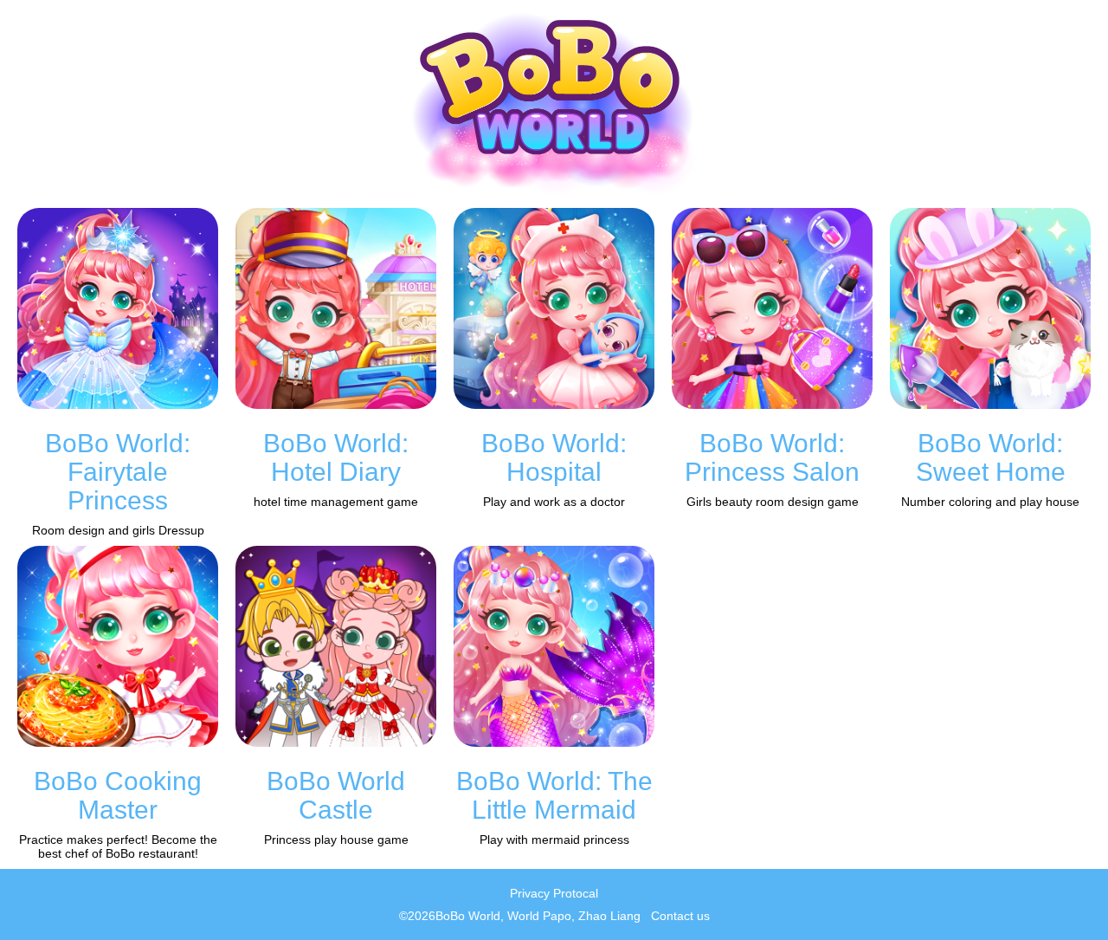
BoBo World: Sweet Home (991, 457)
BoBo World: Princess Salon (772, 457)
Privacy (530, 893)
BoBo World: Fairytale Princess (117, 472)
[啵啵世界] (554, 104)
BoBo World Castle (336, 795)
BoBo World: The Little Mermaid (554, 795)
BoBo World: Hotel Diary (336, 457)
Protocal (575, 893)
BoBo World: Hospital (554, 457)
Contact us (680, 916)
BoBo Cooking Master (118, 795)
